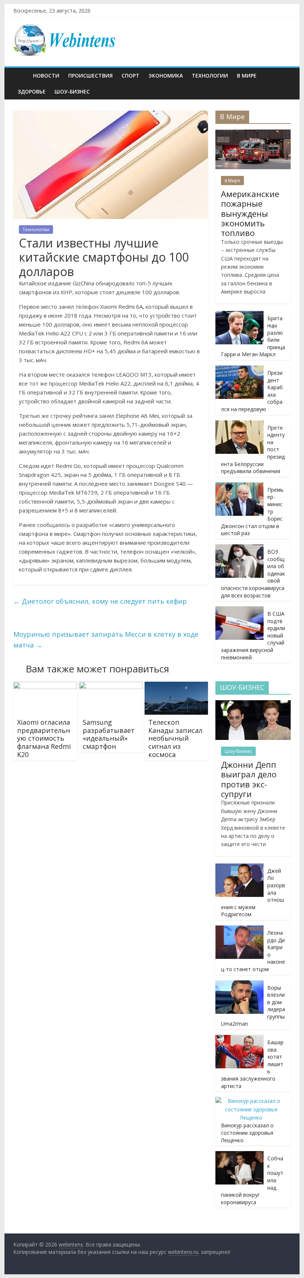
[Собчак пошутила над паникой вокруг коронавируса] (239, 1155)
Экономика (165, 75)
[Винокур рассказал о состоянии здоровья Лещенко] (251, 1100)
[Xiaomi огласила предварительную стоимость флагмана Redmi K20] (45, 686)
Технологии (210, 75)
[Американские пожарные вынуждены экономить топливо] (253, 133)
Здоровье (32, 91)
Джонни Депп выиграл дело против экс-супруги (249, 779)
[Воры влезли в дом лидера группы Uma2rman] (239, 984)
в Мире (247, 75)
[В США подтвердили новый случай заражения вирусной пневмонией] (239, 610)
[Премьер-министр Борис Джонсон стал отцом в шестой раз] (239, 486)
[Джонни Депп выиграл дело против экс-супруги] (253, 704)
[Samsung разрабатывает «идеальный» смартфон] (110, 686)
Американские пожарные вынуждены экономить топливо (250, 213)
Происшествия (90, 75)
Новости (46, 75)
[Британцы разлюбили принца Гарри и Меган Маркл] (239, 314)
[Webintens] (21, 75)
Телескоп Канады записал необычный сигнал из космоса (175, 738)
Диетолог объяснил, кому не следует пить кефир (100, 601)
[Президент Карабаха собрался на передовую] (239, 369)
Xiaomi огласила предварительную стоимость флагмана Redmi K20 (44, 738)
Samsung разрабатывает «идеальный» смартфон (109, 734)
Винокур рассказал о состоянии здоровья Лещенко (247, 1132)
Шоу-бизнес (72, 91)
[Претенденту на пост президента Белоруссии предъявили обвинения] (239, 424)
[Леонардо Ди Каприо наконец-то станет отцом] (239, 929)
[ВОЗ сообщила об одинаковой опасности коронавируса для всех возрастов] (239, 548)
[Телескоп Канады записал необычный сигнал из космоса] (176, 686)
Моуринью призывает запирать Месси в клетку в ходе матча (105, 639)
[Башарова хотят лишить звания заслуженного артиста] (239, 1038)
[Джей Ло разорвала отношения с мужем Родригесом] (239, 867)
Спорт (130, 75)
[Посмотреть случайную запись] (283, 75)
